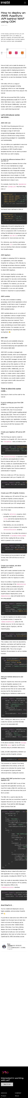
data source (14, 686)
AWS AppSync (10, 270)
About (17, 1096)
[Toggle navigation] (25, 2)
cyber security (16, 947)
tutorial (22, 947)
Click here (4, 394)
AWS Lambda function (7, 309)
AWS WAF (11, 348)
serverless (4, 302)
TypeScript (4, 88)
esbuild (9, 598)
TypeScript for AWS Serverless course (12, 936)
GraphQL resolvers (12, 684)
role (7, 626)
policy (8, 629)
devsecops (18, 945)
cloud (13, 945)
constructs (14, 228)
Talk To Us (7, 1084)
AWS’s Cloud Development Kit (13, 67)
